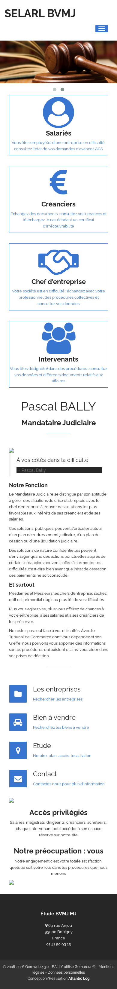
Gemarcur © (85, 967)
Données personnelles (66, 972)
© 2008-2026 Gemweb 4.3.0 (26, 967)
